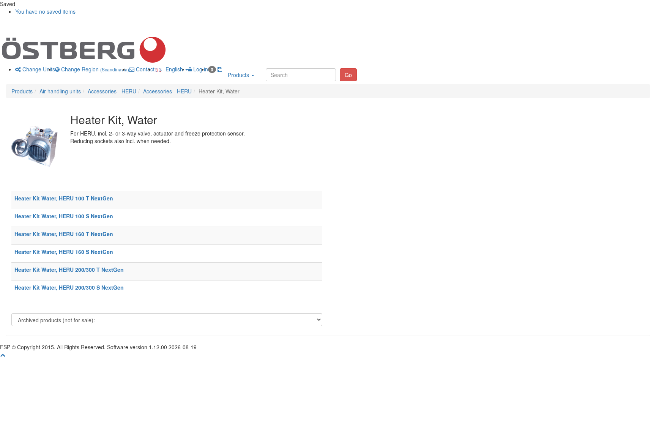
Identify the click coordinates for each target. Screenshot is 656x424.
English (172, 69)
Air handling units (60, 91)
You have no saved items (45, 11)
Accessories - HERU (112, 91)
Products (239, 75)
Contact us (148, 69)
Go (348, 75)
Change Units (38, 69)
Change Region (94, 69)
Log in (200, 69)
